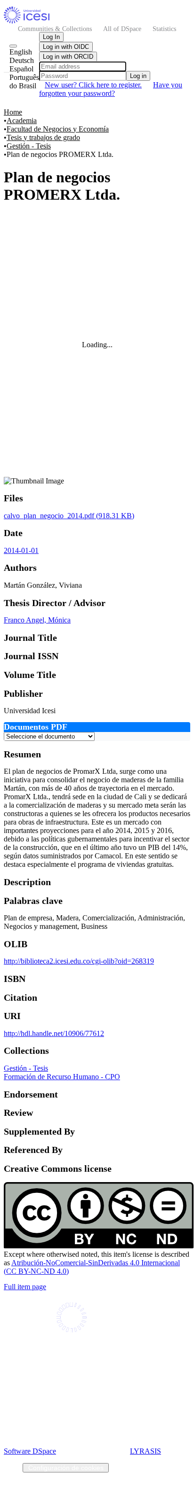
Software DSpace (30, 1451)
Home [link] (13, 112)
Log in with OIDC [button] (66, 46)
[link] (69, 516)
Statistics (164, 28)
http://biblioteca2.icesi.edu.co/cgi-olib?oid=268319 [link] (79, 961)
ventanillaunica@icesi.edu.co (97, 1379)
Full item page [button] (25, 1287)
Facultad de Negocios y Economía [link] (58, 129)
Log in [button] (138, 75)
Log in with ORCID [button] (68, 56)
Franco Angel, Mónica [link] (37, 620)
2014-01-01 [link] (21, 550)
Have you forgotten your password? (110, 89)
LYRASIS (145, 1451)
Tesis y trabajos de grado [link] (43, 137)
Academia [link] (22, 121)
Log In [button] (51, 36)
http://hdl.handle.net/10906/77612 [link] (54, 1033)
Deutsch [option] (21, 60)
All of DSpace (122, 28)
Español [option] (21, 69)
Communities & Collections (55, 28)
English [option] (20, 52)
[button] (26, 21)
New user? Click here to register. (93, 85)
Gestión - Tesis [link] (29, 146)
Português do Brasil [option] (24, 81)
